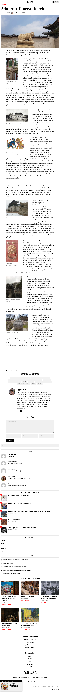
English (3, 551)
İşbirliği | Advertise (30, 645)
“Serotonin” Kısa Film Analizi (15, 463)
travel (39, 383)
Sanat (2, 546)
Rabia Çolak (11, 476)
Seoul (44, 381)
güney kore (35, 378)
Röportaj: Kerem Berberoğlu (15, 471)
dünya (21, 378)
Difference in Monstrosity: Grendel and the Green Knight (29, 511)
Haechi (23, 380)
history (29, 380)
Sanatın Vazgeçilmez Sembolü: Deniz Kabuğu (19, 478)
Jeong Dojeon (37, 380)
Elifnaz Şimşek (12, 469)
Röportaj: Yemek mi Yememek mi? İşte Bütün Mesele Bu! (14, 685)
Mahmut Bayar (12, 462)
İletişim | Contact (30, 647)
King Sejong (47, 380)
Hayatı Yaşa (4, 548)
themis (33, 383)
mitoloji (31, 381)
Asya (16, 378)
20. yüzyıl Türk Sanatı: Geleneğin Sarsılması (15, 566)
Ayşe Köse (16, 12)
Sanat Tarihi (4, 4)
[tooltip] (22, 374)
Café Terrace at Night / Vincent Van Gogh (29, 624)
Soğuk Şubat (11, 456)
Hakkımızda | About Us (30, 639)
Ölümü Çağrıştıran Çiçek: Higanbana (17, 485)
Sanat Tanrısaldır (8, 563)
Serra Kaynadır (12, 484)
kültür (24, 381)
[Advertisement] (30, 358)
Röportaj (3, 540)
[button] (57, 445)
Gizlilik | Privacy (30, 642)
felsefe (27, 378)
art (12, 378)
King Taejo (12, 381)
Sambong (38, 381)
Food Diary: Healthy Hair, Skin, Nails (21, 495)
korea (18, 381)
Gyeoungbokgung (14, 380)
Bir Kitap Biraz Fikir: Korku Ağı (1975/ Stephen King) (17, 570)
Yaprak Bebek (12, 454)
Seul (49, 381)
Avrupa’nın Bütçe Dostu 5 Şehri (11, 573)
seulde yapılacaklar (23, 383)
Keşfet (2, 543)
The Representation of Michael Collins (22, 527)
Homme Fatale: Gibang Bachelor (20, 503)
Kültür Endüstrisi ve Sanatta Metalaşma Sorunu (16, 559)
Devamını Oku (6, 604)
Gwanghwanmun (44, 378)
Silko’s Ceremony (14, 519)
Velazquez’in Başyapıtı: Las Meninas (9, 624)
